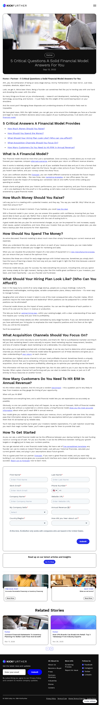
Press (50, 672)
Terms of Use (62, 698)
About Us (52, 665)
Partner (14, 78)
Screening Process (69, 666)
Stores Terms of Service (76, 698)
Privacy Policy (35, 678)
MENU (94, 5)
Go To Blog (49, 562)
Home (6, 78)
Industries (52, 681)
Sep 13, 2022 (49, 69)
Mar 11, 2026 (10, 642)
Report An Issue (71, 670)
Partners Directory (52, 676)
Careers (51, 688)
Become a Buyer (55, 668)
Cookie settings (90, 701)
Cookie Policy (91, 698)
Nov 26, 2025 (58, 642)
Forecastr (38, 456)
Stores (50, 684)
